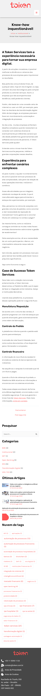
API (6, 533)
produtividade (10, 596)
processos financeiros (13, 591)
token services (13, 626)
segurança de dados (12, 616)
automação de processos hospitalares (19, 552)
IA (6, 566)
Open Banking (8, 460)
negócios (31, 581)
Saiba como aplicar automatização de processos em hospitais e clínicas (22, 493)
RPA (3, 464)
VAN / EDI (6, 472)
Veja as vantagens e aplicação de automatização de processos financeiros (23, 501)
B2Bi (4, 448)
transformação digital (14, 631)
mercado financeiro (13, 581)
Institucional (7, 452)
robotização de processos (15, 601)
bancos (8, 557)
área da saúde (10, 641)
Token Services (20, 398)
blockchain (21, 557)
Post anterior (20, 410)
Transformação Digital (11, 468)
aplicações (17, 533)
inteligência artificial (14, 576)
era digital (30, 561)
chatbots (8, 561)
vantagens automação (13, 636)
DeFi (18, 561)
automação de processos (17, 538)
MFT (4, 456)
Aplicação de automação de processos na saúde (18, 508)
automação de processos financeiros (19, 545)
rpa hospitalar (11, 611)
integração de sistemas (14, 571)
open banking (11, 586)
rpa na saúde (28, 611)
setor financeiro (10, 621)
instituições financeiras (22, 566)
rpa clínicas (9, 606)
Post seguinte (20, 415)
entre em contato (20, 401)
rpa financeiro (27, 606)
